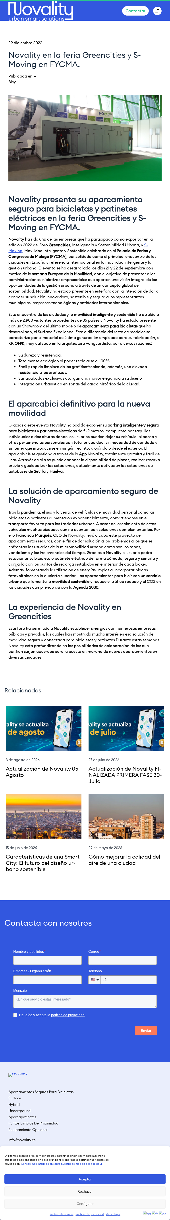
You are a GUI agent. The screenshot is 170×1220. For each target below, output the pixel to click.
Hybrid (14, 1104)
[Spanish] (163, 1213)
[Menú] (157, 11)
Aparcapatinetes (22, 1117)
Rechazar (85, 1191)
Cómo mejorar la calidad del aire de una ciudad (124, 860)
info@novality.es (21, 1140)
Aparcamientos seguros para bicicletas (40, 1092)
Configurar (85, 1204)
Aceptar (85, 1179)
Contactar (135, 10)
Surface (14, 1098)
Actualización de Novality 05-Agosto (43, 772)
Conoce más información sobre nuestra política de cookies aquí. (61, 1163)
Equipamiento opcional (28, 1130)
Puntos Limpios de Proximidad (33, 1123)
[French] (155, 1213)
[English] (147, 1213)
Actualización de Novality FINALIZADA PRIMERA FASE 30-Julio (125, 775)
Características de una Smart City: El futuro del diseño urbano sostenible (42, 863)
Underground (19, 1111)
